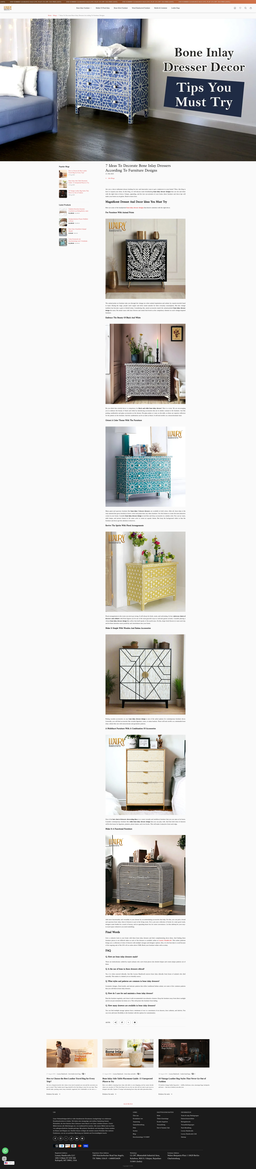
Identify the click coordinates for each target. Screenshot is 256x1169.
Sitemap (183, 1137)
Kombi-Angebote (162, 1121)
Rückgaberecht (185, 1121)
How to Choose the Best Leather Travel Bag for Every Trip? (77, 172)
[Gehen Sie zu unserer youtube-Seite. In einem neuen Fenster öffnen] (77, 1138)
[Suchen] (245, 8)
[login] (235, 8)
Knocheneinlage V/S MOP (141, 1137)
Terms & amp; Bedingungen (190, 1115)
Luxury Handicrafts (187, 1131)
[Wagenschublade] (251, 8)
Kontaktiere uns (138, 1118)
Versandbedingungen (187, 1124)
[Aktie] (115, 1022)
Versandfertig (161, 1124)
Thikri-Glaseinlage (162, 1118)
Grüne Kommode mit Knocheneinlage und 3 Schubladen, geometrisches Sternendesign (78, 240)
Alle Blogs (111, 178)
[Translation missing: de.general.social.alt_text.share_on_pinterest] (135, 1022)
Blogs (55, 15)
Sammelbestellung (138, 1124)
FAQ (134, 1128)
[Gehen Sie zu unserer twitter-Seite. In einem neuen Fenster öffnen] (66, 1138)
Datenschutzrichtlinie (187, 1118)
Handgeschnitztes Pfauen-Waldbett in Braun (78, 220)
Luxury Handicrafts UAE (189, 1134)
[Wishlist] (240, 8)
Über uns (136, 1115)
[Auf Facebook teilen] (122, 1022)
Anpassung (136, 1121)
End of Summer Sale (163, 1128)
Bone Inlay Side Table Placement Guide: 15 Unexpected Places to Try (78, 182)
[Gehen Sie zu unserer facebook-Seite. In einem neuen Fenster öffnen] (55, 1138)
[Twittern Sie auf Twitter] (128, 1022)
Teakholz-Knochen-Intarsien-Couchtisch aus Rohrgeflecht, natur (78, 210)
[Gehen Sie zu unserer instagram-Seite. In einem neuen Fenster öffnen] (60, 1138)
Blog (134, 1134)
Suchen (135, 1131)
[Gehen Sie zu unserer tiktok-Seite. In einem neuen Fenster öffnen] (71, 1138)
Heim (49, 15)
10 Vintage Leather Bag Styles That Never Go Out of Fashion (78, 192)
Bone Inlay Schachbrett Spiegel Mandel (77, 230)
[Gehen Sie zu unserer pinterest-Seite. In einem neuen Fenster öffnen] (82, 1138)
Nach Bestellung (186, 1128)
